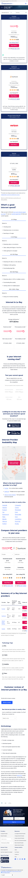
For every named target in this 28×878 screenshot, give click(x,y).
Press (16, 856)
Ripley (3, 516)
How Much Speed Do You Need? (6, 852)
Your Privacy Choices (6, 872)
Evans (16, 512)
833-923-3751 (16, 48)
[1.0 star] (10, 39)
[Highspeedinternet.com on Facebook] (15, 859)
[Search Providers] (11, 839)
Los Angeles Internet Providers (20, 833)
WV (5, 803)
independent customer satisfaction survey (10, 194)
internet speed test (16, 214)
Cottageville (18, 505)
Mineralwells (18, 510)
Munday (17, 523)
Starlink (14, 153)
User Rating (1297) (13, 42)
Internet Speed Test (4, 849)
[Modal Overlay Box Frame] (14, 817)
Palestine (4, 507)
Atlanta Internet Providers (19, 845)
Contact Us (17, 854)
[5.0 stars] (18, 39)
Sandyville (4, 505)
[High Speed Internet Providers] (7, 3)
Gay (3, 512)
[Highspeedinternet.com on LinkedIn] (24, 859)
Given (16, 516)
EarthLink (14, 66)
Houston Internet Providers (19, 838)
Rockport (4, 510)
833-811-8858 (16, 99)
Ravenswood (5, 514)
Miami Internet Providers (19, 842)
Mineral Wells (18, 514)
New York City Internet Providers (20, 840)
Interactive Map (14, 463)
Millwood (4, 521)
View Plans (12, 45)
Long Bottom (18, 519)
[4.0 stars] (16, 39)
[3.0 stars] (14, 39)
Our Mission (17, 852)
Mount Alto (17, 521)
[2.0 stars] (12, 39)
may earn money (5, 0)
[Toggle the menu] (25, 3)
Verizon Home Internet (14, 115)
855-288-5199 (16, 185)
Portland (4, 523)
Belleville (4, 519)
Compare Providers (4, 833)
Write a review (7, 702)
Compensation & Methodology (6, 871)
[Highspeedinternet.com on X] (17, 859)
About (16, 849)
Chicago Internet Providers (19, 835)
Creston (17, 507)
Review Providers (4, 835)
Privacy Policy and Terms (16, 871)
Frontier (14, 16)
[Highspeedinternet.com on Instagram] (20, 859)
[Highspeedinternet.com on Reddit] (22, 859)
